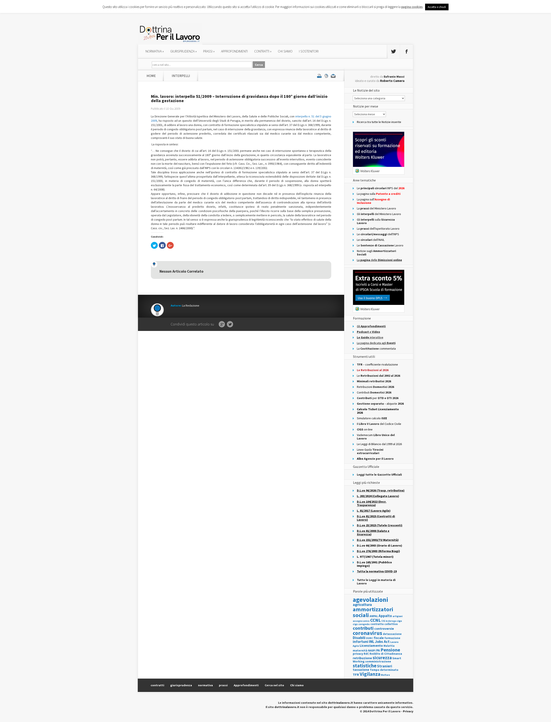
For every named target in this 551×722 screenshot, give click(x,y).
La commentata (376, 348)
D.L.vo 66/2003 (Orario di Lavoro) (379, 545)
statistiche (364, 665)
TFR (356, 674)
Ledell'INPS (378, 234)
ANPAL (374, 616)
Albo (375, 459)
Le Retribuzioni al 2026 (372, 370)
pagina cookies (412, 6)
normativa (154, 51)
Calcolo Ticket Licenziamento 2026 (378, 411)
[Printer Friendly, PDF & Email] (326, 76)
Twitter (230, 324)
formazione (392, 638)
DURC (369, 638)
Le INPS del (380, 188)
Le (378, 376)
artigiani (397, 616)
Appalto (385, 616)
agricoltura (362, 604)
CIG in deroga (388, 621)
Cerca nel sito (274, 685)
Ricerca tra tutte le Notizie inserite (379, 122)
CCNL (375, 620)
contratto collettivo (384, 624)
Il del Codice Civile (379, 424)
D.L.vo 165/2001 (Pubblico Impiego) (374, 564)
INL (371, 641)
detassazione (392, 634)
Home (151, 76)
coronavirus (367, 633)
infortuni (360, 641)
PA (378, 650)
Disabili (359, 637)
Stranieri (384, 666)
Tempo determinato (384, 670)
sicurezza (382, 658)
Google (221, 324)
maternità (360, 650)
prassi (209, 51)
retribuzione (362, 658)
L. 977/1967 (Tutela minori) (375, 557)
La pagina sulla (379, 194)
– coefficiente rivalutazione (377, 364)
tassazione (361, 670)
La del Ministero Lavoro (376, 208)
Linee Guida (370, 451)
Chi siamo (285, 51)
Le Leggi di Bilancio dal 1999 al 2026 (379, 444)
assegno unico (361, 620)
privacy (358, 654)
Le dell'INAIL (370, 240)
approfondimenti (234, 51)
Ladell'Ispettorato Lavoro (378, 228)
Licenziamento (371, 645)
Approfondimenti (246, 685)
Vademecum (376, 436)
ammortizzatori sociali (373, 612)
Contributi (374, 392)
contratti (262, 51)
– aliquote (380, 404)
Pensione (390, 650)
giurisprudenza (183, 51)
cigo (399, 620)
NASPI (372, 650)
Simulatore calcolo (372, 418)
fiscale (379, 638)
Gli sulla (376, 221)
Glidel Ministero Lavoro (379, 214)
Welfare (385, 674)
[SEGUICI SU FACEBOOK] (406, 51)
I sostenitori (309, 51)
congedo (364, 624)
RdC (366, 654)
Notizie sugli (376, 252)
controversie (384, 629)
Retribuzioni (375, 387)
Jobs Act (382, 641)
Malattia (389, 645)
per (377, 398)
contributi (363, 628)
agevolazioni (370, 600)
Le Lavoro (380, 245)
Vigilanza (370, 674)
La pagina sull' (373, 201)
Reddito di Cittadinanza (386, 654)
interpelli (181, 76)
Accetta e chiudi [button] (437, 7)
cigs (355, 624)
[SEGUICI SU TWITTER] (393, 51)
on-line (365, 429)
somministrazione (378, 661)
